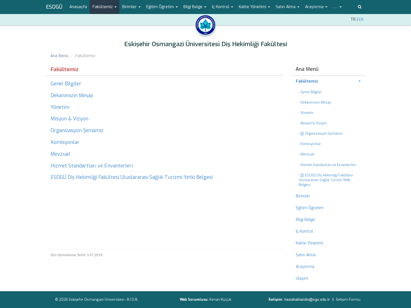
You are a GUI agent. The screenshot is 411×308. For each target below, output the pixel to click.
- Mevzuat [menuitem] (306, 154)
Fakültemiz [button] (103, 7)
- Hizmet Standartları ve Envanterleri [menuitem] (327, 165)
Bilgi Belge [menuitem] (305, 219)
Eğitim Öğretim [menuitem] (309, 208)
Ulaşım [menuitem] (302, 278)
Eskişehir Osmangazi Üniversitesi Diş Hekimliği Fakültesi (205, 44)
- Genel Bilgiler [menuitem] (310, 92)
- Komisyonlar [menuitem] (310, 144)
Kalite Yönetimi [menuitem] (309, 243)
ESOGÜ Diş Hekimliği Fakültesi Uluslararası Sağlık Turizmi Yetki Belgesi (132, 177)
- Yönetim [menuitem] (306, 113)
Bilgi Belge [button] (193, 7)
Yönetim (60, 107)
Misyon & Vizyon (69, 118)
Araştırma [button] (315, 7)
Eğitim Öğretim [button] (160, 7)
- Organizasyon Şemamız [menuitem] (321, 133)
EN (361, 19)
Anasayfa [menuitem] (78, 7)
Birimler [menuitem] (303, 196)
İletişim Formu (348, 299)
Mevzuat (60, 154)
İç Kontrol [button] (221, 7)
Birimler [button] (130, 7)
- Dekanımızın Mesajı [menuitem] (315, 102)
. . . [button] (336, 7)
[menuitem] (328, 81)
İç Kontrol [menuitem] (304, 231)
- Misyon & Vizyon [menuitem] (313, 123)
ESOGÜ (54, 7)
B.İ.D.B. (132, 299)
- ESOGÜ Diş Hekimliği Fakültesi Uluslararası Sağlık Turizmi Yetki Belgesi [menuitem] (326, 180)
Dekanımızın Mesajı (72, 95)
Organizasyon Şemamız (77, 130)
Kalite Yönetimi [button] (253, 7)
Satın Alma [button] (286, 7)
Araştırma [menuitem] (305, 266)
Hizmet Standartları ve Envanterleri (92, 165)
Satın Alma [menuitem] (306, 255)
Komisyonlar (65, 142)
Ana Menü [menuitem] (307, 69)
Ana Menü (59, 56)
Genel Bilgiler (66, 83)
